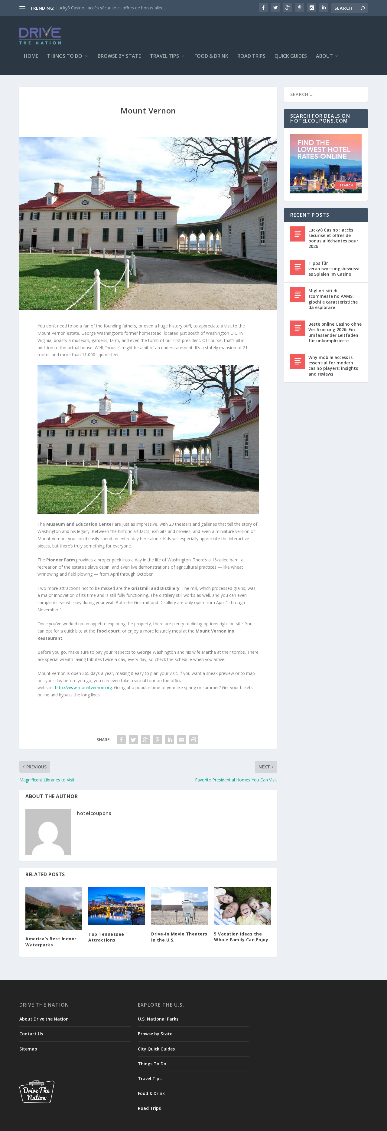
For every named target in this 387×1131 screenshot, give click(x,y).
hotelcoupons (94, 813)
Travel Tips (164, 56)
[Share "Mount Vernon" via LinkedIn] (170, 740)
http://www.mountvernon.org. (84, 687)
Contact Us (31, 1034)
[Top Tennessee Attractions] (116, 906)
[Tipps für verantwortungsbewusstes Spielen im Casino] (297, 267)
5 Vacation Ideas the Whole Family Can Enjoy (241, 937)
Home (31, 56)
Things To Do (64, 56)
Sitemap (28, 1049)
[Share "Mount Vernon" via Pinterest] (157, 740)
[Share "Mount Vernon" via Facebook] (121, 740)
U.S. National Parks (158, 1019)
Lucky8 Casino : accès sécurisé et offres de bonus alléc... (111, 8)
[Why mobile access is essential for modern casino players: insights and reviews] (297, 361)
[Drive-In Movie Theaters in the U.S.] (179, 906)
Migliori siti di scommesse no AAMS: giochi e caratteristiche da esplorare (333, 299)
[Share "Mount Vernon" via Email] (182, 740)
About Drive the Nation (44, 1019)
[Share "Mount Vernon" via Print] (194, 740)
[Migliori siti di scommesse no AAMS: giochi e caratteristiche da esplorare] (297, 294)
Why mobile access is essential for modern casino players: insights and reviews (333, 365)
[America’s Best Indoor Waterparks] (53, 908)
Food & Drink (211, 56)
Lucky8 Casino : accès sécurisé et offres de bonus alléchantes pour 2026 (333, 238)
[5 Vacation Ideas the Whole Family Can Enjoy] (242, 906)
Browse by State (119, 56)
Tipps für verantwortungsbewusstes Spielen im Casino (334, 268)
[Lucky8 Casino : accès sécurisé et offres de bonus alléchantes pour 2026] (297, 234)
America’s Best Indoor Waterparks (50, 942)
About (324, 56)
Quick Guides (291, 56)
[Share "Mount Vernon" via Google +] (145, 740)
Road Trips (251, 56)
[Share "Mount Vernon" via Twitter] (133, 740)
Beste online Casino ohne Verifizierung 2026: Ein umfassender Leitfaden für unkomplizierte (335, 332)
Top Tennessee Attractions (106, 937)
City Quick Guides (156, 1049)
